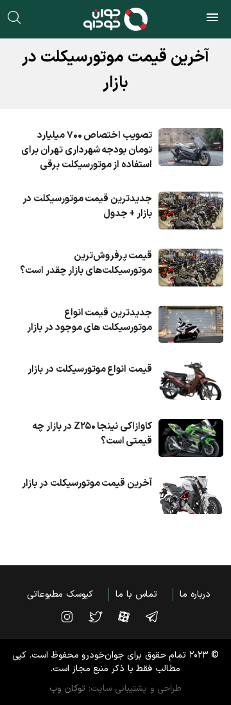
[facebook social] (130, 616)
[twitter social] (102, 616)
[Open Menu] (212, 19)
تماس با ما (136, 594)
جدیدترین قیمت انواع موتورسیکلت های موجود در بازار (89, 320)
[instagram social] (73, 616)
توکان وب (67, 688)
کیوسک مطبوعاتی (60, 594)
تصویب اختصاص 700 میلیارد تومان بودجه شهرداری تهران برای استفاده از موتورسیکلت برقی (86, 150)
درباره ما (195, 594)
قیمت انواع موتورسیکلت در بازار (90, 369)
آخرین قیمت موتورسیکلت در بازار (87, 483)
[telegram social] (158, 616)
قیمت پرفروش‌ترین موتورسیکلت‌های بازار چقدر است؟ (86, 263)
